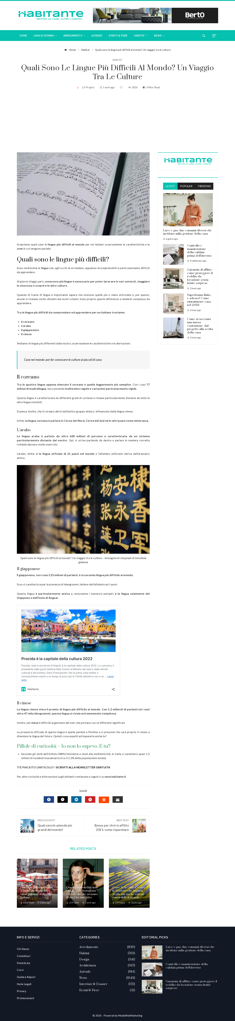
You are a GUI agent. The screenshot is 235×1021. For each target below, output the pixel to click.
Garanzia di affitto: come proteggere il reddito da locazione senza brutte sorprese (200, 276)
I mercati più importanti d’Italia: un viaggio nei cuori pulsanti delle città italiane (36, 892)
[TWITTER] (62, 799)
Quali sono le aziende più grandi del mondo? (55, 825)
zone (20, 248)
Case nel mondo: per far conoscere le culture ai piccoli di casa (63, 359)
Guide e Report (26, 976)
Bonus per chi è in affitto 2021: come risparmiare (111, 825)
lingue (45, 268)
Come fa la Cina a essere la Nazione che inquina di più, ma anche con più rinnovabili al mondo (129, 892)
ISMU (62, 753)
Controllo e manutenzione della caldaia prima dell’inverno (199, 250)
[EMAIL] (118, 799)
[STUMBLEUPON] (104, 800)
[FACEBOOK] (49, 799)
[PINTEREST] (90, 799)
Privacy (21, 991)
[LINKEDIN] (76, 799)
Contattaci (23, 955)
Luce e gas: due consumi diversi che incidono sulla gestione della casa (187, 232)
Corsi (20, 969)
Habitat (117, 60)
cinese (34, 722)
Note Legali (24, 984)
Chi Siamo (23, 948)
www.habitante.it (115, 776)
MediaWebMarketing (130, 1015)
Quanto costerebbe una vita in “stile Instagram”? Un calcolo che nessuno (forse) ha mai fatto (82, 892)
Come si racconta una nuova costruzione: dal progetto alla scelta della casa (200, 325)
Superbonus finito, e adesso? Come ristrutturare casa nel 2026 (199, 300)
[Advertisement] (117, 121)
